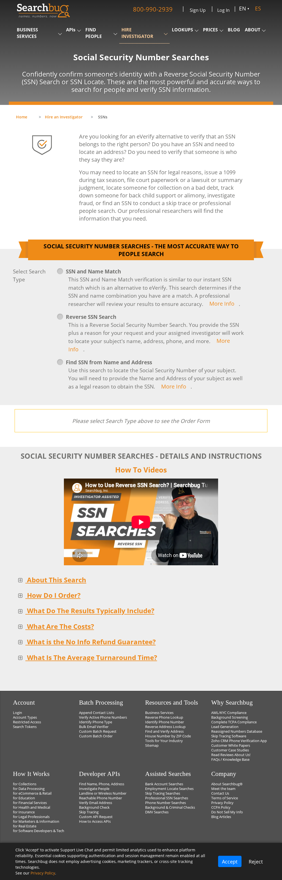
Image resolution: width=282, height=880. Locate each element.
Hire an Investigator (64, 116)
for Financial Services (30, 802)
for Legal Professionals (31, 816)
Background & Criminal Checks (170, 807)
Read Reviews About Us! (230, 755)
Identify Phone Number (164, 722)
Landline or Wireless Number (102, 793)
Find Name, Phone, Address (101, 784)
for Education (24, 798)
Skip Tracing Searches (162, 793)
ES (258, 8)
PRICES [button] (210, 30)
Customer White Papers (230, 745)
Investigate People (94, 788)
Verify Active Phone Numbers (103, 717)
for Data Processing (29, 788)
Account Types (25, 717)
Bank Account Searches (164, 784)
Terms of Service (224, 798)
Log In (223, 10)
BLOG (234, 30)
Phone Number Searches (165, 802)
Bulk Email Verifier (94, 726)
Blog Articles (221, 816)
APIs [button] (70, 30)
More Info (221, 304)
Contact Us (220, 793)
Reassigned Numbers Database (236, 731)
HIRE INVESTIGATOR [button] (137, 33)
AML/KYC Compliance (228, 712)
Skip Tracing (89, 812)
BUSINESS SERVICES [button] (27, 33)
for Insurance (24, 812)
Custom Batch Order (96, 736)
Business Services (159, 712)
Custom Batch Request (97, 731)
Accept (229, 861)
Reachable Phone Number (100, 798)
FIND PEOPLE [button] (93, 33)
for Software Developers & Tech (38, 831)
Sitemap (152, 745)
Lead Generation (224, 726)
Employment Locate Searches (169, 788)
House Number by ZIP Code (168, 736)
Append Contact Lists (96, 712)
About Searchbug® (227, 784)
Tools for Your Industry (164, 740)
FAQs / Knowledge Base (230, 759)
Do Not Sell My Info (227, 812)
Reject (256, 861)
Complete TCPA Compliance (234, 722)
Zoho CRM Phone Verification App (239, 740)
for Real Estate (24, 826)
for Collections (24, 784)
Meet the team (223, 788)
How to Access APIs (95, 821)
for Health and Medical (31, 807)
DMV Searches (157, 812)
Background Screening (229, 717)
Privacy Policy (222, 802)
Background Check (94, 807)
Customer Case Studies (230, 750)
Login (17, 712)
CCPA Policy (221, 807)
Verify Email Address (95, 802)
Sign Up (198, 10)
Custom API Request (96, 816)
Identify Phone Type (95, 722)
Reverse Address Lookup (165, 726)
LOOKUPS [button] (182, 30)
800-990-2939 (153, 9)
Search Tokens (25, 726)
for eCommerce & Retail (32, 793)
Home (21, 116)
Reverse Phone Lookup (164, 717)
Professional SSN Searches (166, 798)
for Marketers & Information (36, 821)
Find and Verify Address (164, 731)
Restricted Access (27, 722)
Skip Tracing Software (228, 736)
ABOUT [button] (252, 30)
